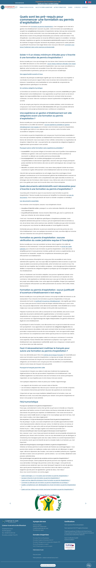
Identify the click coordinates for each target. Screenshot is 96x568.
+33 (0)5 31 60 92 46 (9, 532)
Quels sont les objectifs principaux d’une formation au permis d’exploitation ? (45, 480)
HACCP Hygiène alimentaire (43, 7)
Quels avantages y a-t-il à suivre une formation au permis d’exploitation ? (44, 476)
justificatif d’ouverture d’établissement (47, 301)
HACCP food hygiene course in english (42, 546)
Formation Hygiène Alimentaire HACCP (43, 540)
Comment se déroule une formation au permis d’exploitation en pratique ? (45, 482)
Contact (85, 7)
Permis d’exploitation (26, 7)
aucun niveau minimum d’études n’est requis (61, 64)
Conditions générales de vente (40, 528)
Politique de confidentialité (39, 526)
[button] (27, 7)
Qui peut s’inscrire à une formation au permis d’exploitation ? (40, 478)
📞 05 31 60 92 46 (19, 3)
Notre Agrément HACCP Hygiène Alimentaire (76, 528)
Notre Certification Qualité (71, 538)
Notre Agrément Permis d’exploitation (74, 525)
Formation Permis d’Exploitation (41, 538)
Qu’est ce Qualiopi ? (69, 539)
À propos (77, 7)
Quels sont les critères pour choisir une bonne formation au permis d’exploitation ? (47, 489)
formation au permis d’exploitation (42, 26)
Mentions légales (37, 525)
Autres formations (60, 7)
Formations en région (38, 530)
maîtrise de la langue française (53, 355)
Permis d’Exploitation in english (41, 544)
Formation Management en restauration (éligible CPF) (46, 542)
